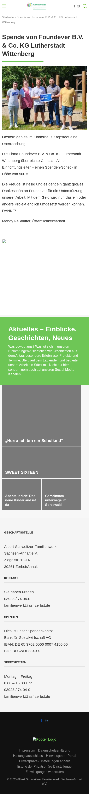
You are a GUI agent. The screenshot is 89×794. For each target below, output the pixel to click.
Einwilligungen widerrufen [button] (44, 772)
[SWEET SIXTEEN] (41, 462)
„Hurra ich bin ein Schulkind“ (34, 440)
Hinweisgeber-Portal (61, 756)
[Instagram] (78, 6)
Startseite (8, 17)
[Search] (85, 6)
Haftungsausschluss (28, 756)
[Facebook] (74, 6)
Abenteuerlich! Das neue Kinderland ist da (20, 500)
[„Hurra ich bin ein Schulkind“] (41, 416)
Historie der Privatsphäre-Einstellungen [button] (44, 766)
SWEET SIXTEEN (21, 472)
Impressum (27, 750)
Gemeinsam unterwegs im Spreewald (55, 500)
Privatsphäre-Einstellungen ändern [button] (44, 761)
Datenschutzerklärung (54, 750)
